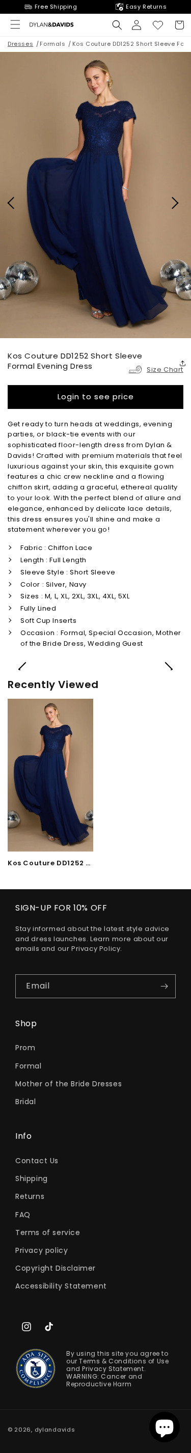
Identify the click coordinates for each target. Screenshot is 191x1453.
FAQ (23, 1215)
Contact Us (37, 1161)
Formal (28, 1066)
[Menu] (15, 24)
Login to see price (96, 396)
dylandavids (55, 1429)
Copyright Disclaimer (55, 1268)
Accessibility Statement (61, 1286)
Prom (25, 1048)
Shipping (31, 1178)
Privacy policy (41, 1250)
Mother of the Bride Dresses (68, 1084)
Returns (29, 1196)
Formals (52, 44)
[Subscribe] (164, 986)
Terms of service (47, 1232)
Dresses (20, 44)
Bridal (25, 1101)
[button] (117, 25)
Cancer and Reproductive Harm (104, 1380)
